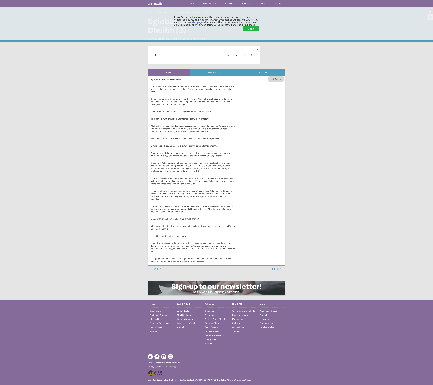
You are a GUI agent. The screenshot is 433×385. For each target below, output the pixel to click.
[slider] (192, 55)
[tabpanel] (216, 170)
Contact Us (170, 356)
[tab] (169, 72)
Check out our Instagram (163, 356)
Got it (251, 29)
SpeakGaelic (155, 311)
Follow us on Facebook (157, 356)
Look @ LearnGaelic (186, 323)
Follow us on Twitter (150, 356)
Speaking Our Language (161, 323)
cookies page (195, 22)
